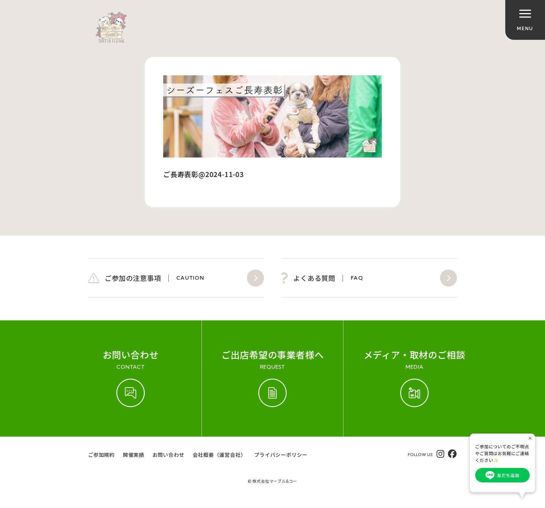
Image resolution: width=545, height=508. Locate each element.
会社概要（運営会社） (219, 454)
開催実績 (133, 454)
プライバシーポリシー (280, 454)
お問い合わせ (168, 454)
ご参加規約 (101, 454)
